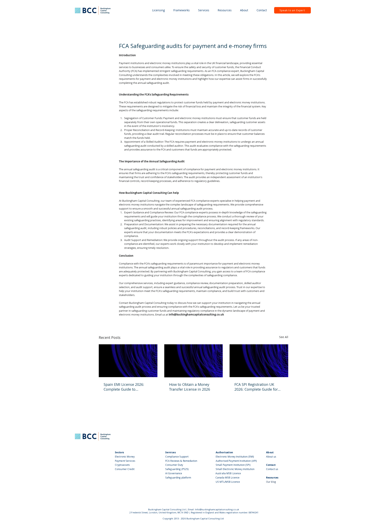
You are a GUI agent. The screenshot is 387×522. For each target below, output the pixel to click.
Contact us (272, 469)
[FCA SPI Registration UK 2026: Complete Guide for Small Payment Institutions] (259, 360)
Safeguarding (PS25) (177, 469)
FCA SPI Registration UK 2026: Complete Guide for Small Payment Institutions (257, 387)
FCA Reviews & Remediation (181, 460)
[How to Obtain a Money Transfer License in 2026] (193, 360)
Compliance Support (176, 456)
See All (283, 337)
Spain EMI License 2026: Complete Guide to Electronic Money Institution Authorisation (127, 387)
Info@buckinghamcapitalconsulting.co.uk (217, 509)
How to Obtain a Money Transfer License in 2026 (189, 387)
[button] (158, 10)
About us (271, 456)
